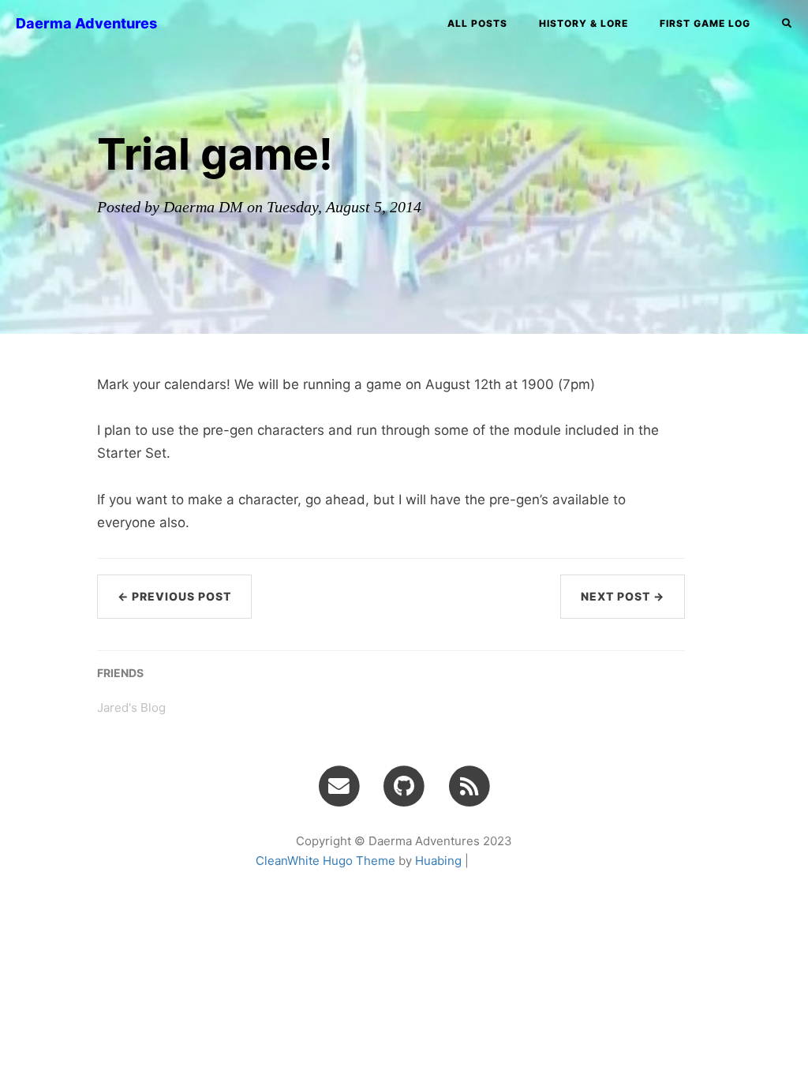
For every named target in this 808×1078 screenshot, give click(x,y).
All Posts (477, 23)
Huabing (438, 860)
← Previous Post (174, 596)
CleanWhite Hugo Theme (325, 860)
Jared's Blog (131, 707)
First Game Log (705, 23)
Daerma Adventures (86, 23)
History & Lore (583, 23)
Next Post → (622, 596)
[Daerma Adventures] (469, 785)
